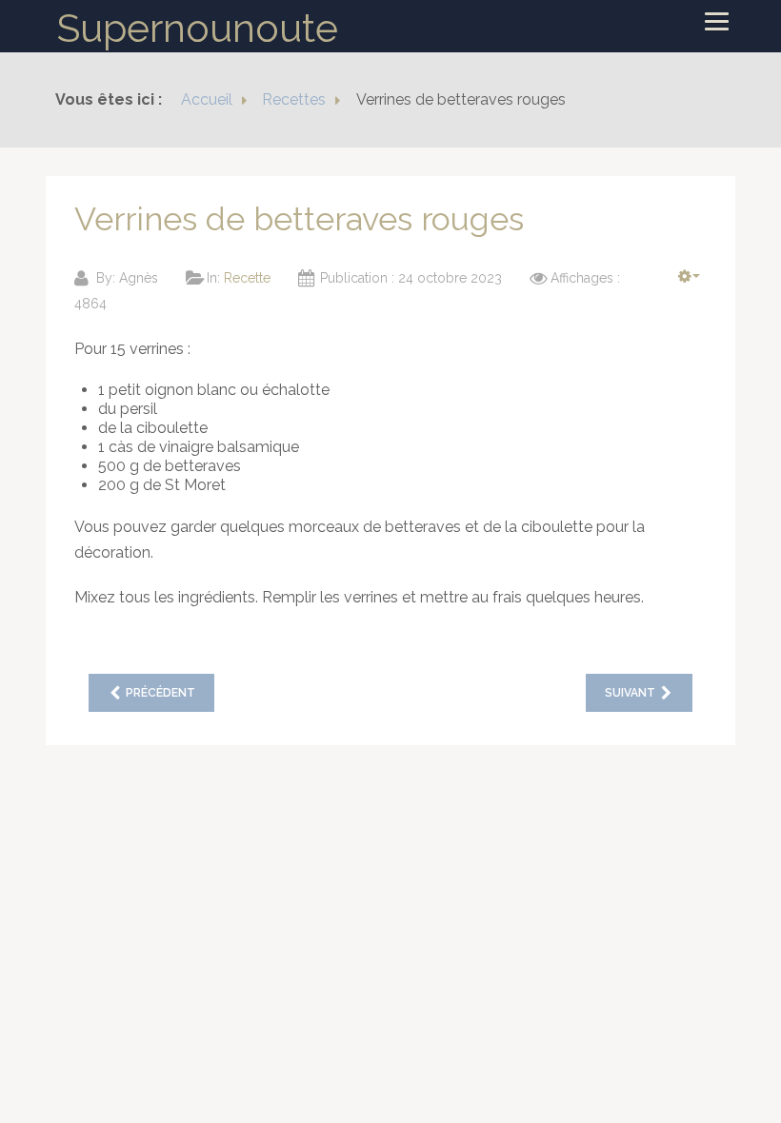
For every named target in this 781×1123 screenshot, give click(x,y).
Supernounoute (197, 28)
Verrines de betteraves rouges (299, 219)
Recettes (294, 99)
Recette (247, 278)
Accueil (206, 99)
